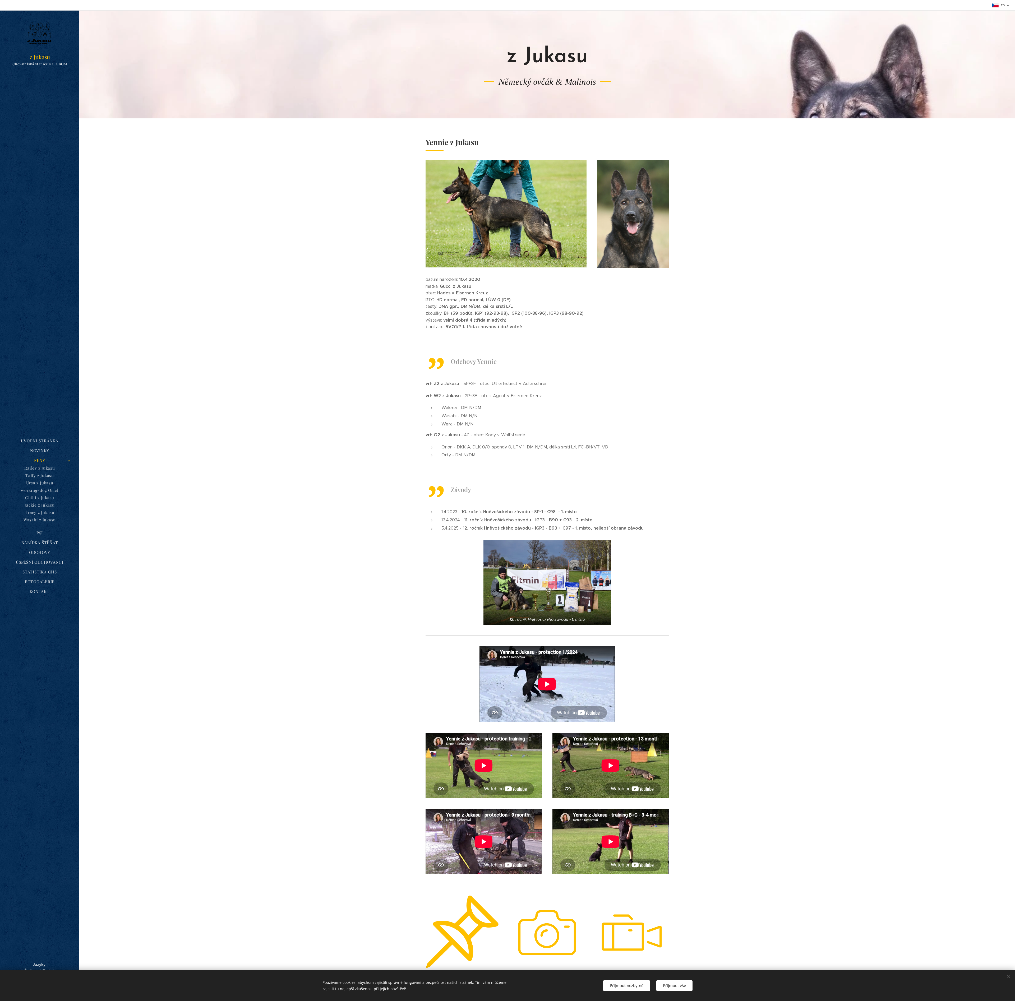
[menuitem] (40, 441)
